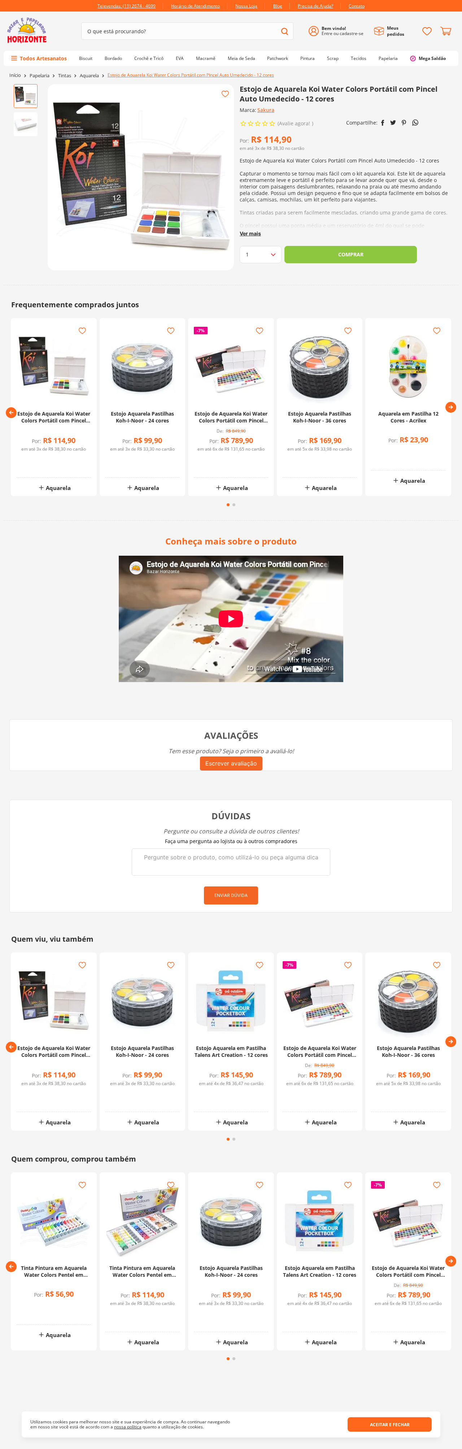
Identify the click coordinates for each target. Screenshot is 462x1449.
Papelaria (39, 75)
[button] (11, 412)
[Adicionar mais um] (37, 461)
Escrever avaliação (231, 763)
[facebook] (382, 123)
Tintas (64, 75)
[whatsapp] (415, 123)
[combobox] (187, 31)
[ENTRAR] (339, 31)
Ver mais (250, 233)
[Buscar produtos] (284, 31)
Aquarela (89, 75)
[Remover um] (37, 466)
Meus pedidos (395, 31)
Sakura (265, 110)
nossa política (127, 1427)
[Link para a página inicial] (15, 75)
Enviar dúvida (231, 895)
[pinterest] (404, 123)
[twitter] (393, 122)
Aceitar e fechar (390, 1425)
